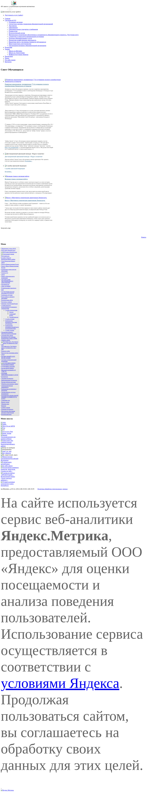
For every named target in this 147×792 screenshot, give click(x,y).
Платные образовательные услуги (20, 38)
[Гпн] (3, 428)
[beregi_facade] (6, 433)
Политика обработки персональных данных (53, 489)
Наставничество (5, 284)
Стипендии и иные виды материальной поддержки (26, 36)
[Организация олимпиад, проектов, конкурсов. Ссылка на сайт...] (10, 471)
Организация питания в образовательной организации (27, 45)
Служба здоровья (9, 330)
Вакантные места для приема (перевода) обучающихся (27, 42)
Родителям (8, 47)
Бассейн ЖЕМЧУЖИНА (7, 368)
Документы (13, 26)
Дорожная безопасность (7, 378)
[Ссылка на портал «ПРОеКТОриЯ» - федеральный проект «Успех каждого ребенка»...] (10, 480)
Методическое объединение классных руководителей (8, 411)
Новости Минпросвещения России (10, 264)
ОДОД (2, 354)
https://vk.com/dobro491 (11, 147)
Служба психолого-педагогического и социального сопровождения (9, 307)
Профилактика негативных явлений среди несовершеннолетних (12, 327)
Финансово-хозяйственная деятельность (22, 40)
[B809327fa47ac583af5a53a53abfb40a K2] (26, 197)
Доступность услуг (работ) (14, 15)
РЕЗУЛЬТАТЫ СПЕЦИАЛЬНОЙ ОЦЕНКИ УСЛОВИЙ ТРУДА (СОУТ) (9, 397)
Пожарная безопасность (7, 409)
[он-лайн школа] (6, 466)
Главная (7, 18)
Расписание (9, 56)
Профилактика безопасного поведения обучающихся (11, 322)
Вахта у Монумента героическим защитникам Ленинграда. (25, 200)
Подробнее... (28, 161)
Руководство (13, 31)
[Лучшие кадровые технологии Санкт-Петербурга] (10, 485)
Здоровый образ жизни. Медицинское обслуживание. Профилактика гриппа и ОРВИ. (9, 337)
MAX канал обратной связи (8, 250)
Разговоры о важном (6, 302)
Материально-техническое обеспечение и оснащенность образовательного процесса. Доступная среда (43, 35)
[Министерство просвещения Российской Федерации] (10, 460)
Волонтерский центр (6, 414)
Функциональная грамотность (8, 288)
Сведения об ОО (10, 20)
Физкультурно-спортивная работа (9, 353)
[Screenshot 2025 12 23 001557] (9, 252)
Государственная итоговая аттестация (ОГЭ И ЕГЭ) (7, 292)
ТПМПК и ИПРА (5, 340)
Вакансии (3, 405)
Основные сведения (15, 22)
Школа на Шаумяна (15, 51)
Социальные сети (5, 400)
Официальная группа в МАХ (8, 248)
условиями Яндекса (60, 683)
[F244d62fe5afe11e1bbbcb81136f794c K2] (17, 176)
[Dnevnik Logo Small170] (7, 254)
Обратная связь (5, 404)
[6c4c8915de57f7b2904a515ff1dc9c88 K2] (33, 81)
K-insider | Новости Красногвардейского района (8, 258)
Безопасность (4, 376)
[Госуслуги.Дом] (7, 431)
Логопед (11, 312)
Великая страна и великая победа (16, 179)
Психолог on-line (5, 351)
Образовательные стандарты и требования (23, 29)
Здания (7, 49)
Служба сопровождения (11, 310)
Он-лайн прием (10, 60)
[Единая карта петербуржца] (10, 464)
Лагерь (3, 274)
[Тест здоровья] (6, 453)
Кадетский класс (5, 256)
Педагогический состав (17, 33)
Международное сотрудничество (20, 44)
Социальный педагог (12, 314)
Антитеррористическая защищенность (7, 386)
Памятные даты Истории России (9, 303)
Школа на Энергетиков (17, 53)
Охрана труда (4, 273)
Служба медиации (9, 319)
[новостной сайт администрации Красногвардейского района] (10, 446)
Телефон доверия (5, 407)
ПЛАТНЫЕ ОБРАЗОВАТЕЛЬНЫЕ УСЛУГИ (9, 374)
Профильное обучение (6, 295)
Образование (13, 27)
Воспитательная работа (7, 300)
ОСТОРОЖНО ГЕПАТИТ (8, 366)
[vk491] (3, 424)
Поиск (7, 58)
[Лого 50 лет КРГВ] (8, 426)
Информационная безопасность (9, 380)
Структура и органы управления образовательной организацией (31, 24)
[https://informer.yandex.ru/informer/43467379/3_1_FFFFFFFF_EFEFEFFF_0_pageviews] (7, 790)
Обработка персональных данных (9, 384)
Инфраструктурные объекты (18, 54)
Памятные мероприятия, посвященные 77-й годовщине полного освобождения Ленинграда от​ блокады (27, 85)
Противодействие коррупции (8, 382)
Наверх (143, 237)
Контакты (8, 62)
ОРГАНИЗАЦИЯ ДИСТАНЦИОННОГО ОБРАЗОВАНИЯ (7, 281)
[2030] (3, 422)
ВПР (2, 290)
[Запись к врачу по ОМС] (6, 451)
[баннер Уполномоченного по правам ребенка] (10, 439)
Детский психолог (13, 317)
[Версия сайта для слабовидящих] (7, 9)
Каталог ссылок (5, 402)
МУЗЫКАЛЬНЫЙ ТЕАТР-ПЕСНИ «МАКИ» (8, 357)
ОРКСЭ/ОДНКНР (5, 286)
